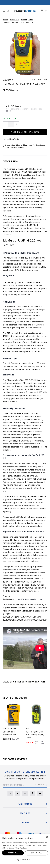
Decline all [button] (36, 853)
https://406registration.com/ (29, 599)
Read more (24, 848)
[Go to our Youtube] (40, 793)
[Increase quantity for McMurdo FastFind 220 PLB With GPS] (16, 124)
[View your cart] (46, 11)
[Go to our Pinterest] (32, 793)
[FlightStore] (25, 11)
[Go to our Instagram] (25, 793)
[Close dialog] (46, 822)
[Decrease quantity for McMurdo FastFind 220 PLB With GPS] (5, 124)
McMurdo (8, 80)
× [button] (47, 837)
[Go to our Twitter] (17, 793)
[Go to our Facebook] (10, 793)
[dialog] (25, 849)
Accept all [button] (13, 853)
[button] (25, 859)
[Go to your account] (42, 11)
